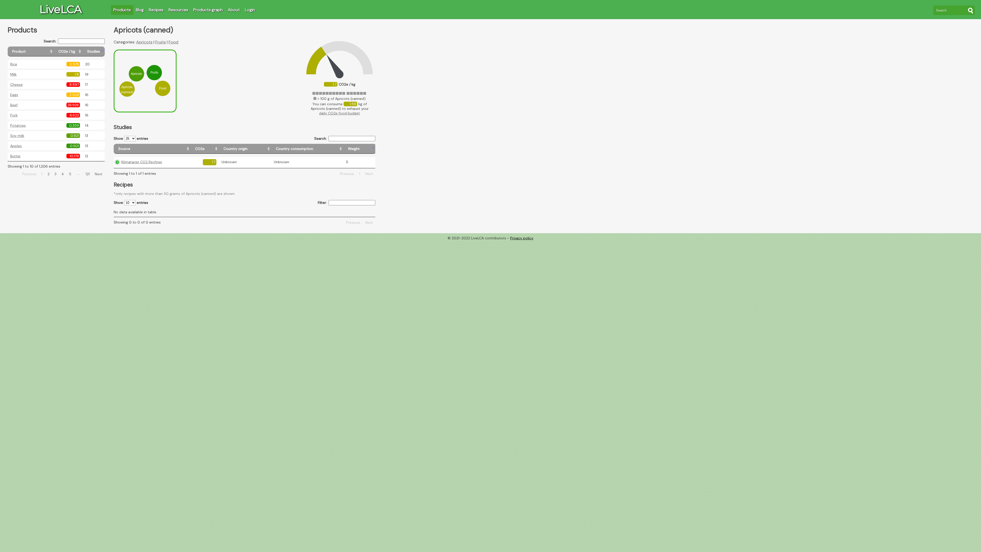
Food (173, 42)
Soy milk (17, 135)
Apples (16, 146)
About (234, 10)
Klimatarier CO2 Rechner (141, 162)
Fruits (160, 42)
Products (122, 10)
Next (98, 174)
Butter (15, 156)
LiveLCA (60, 9)
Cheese (16, 84)
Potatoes (18, 125)
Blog (140, 10)
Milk (13, 74)
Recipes (156, 10)
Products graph (208, 10)
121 (88, 174)
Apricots (144, 42)
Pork (14, 115)
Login (250, 10)
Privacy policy (521, 238)
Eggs (14, 94)
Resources (178, 10)
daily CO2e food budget (339, 113)
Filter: (322, 202)
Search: (50, 41)
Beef (14, 105)
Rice (13, 64)
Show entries (131, 138)
